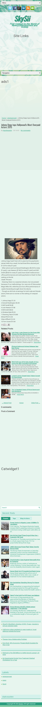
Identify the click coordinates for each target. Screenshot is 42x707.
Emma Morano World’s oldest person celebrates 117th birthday (22, 607)
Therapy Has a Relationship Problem (15, 639)
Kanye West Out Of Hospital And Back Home (25, 571)
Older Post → (35, 403)
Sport (4, 684)
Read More (37, 342)
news (4, 680)
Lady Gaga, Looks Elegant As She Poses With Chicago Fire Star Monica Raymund (26, 333)
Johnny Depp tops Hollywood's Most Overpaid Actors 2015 (20, 126)
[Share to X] (6, 325)
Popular (5, 518)
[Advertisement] (21, 54)
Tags (14, 518)
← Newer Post (6, 403)
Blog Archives (25, 518)
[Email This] (2, 325)
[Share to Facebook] (9, 325)
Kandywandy (7, 130)
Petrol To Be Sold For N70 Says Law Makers (24, 595)
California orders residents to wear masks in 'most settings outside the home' (19, 630)
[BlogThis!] (4, 325)
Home (4, 118)
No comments (25, 130)
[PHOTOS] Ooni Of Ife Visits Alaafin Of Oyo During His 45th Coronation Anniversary (25, 362)
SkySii (22, 18)
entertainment (12, 118)
